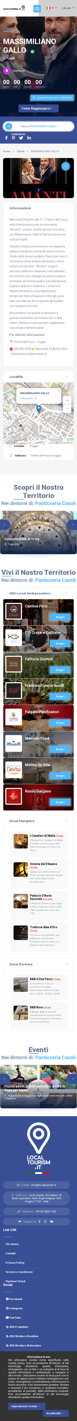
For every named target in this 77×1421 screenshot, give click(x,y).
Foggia (10, 58)
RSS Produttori (18, 1326)
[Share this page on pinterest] (13, 137)
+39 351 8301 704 (45, 1211)
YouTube (15, 1317)
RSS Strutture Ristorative (25, 1345)
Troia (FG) (13, 544)
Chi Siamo (12, 1244)
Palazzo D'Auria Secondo (41, 897)
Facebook (15, 1299)
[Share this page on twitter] (21, 137)
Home (6, 151)
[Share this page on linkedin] (29, 137)
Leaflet (51, 443)
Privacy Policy (15, 1262)
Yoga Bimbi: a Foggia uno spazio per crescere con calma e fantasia (38, 1097)
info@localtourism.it (43, 1185)
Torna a (38, 126)
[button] (38, 190)
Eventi (20, 151)
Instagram (16, 1308)
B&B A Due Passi (45, 979)
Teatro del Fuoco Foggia (46, 455)
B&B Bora (40, 1007)
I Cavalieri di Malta (46, 835)
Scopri (60, 617)
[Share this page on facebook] (6, 137)
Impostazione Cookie (24, 1406)
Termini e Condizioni (19, 1272)
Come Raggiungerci (36, 108)
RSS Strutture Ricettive (23, 1336)
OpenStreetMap (65, 443)
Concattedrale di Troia (21, 539)
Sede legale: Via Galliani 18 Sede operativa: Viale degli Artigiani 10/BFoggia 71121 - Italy (36, 1198)
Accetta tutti (53, 1413)
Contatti (11, 1253)
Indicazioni (26, 398)
